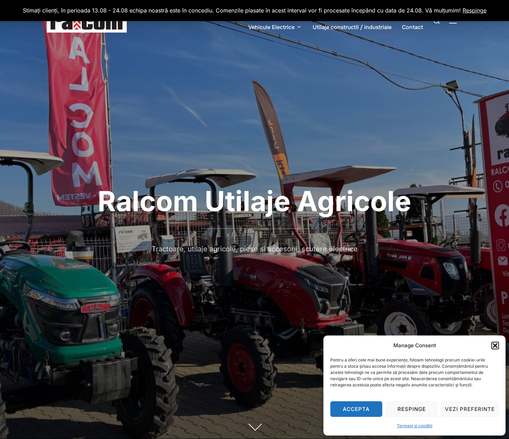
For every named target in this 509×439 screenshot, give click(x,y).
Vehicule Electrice (271, 27)
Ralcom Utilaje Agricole (254, 201)
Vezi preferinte (470, 409)
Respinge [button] (474, 10)
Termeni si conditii (414, 425)
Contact (412, 27)
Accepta (356, 409)
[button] (495, 345)
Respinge (412, 409)
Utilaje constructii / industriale (352, 27)
